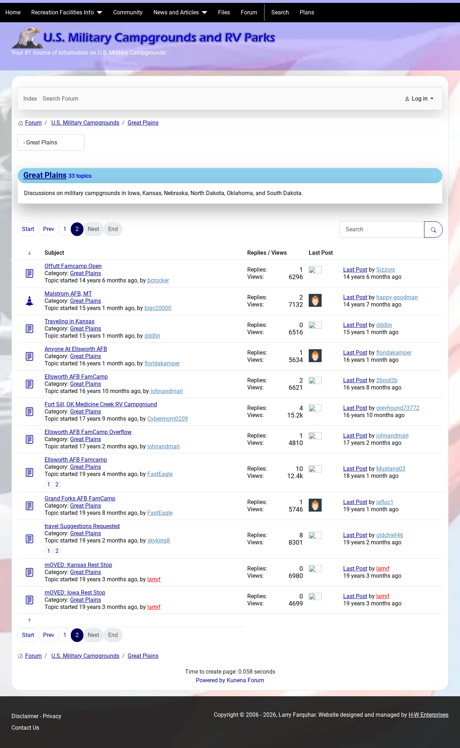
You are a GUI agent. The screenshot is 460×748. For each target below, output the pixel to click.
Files (224, 12)
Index (30, 98)
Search (280, 12)
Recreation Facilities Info (62, 12)
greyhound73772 (397, 408)
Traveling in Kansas (70, 321)
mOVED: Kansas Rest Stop (78, 565)
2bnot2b (386, 380)
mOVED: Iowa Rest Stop (75, 592)
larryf (154, 579)
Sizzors (385, 269)
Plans (307, 12)
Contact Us (25, 727)
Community (128, 12)
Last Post (355, 269)
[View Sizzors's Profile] (315, 272)
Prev (48, 229)
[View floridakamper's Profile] (315, 355)
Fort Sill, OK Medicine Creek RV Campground (101, 404)
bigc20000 (157, 308)
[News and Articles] (203, 12)
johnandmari (167, 391)
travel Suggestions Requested (82, 526)
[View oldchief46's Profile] (315, 537)
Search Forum (60, 98)
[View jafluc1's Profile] (315, 504)
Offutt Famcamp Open (73, 266)
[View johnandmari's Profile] (315, 438)
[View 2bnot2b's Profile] (315, 382)
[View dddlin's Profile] (315, 327)
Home (12, 12)
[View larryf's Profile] (315, 571)
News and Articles (176, 12)
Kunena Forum (245, 680)
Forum (249, 12)
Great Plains (44, 175)
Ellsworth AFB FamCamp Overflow (88, 432)
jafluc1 (385, 502)
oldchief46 (389, 535)
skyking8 (158, 540)
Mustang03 (390, 468)
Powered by (210, 680)
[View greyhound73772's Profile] (315, 410)
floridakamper (162, 363)
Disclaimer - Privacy (36, 716)
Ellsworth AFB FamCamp (76, 376)
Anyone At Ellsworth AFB (76, 349)
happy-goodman (397, 297)
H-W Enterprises (428, 714)
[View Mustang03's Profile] (315, 471)
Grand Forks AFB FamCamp (80, 498)
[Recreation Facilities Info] (98, 12)
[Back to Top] (447, 734)
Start (28, 229)
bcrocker (158, 280)
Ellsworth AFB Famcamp (76, 459)
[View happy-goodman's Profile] (315, 299)
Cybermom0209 (167, 418)
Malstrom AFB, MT (68, 293)
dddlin (152, 335)
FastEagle (159, 474)
